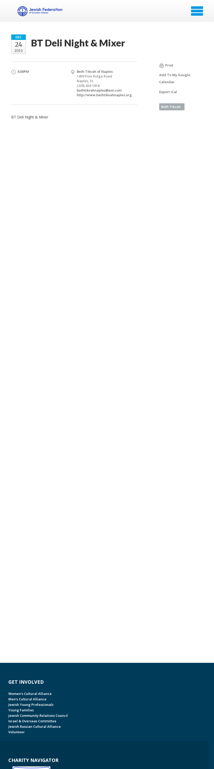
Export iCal (168, 91)
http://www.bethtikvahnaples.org (104, 95)
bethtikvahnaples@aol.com (99, 90)
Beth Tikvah (171, 106)
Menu (197, 11)
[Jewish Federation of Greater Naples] (40, 12)
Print (169, 65)
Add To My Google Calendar (174, 78)
